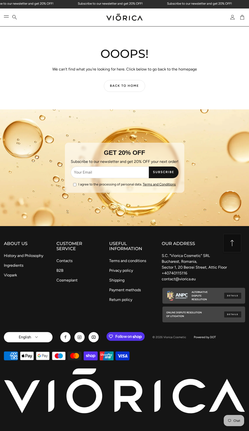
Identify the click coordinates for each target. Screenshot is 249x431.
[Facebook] (65, 337)
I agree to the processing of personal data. (127, 184)
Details (232, 296)
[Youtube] (93, 337)
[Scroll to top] (232, 243)
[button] (17, 17)
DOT (213, 337)
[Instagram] (79, 337)
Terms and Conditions (159, 184)
